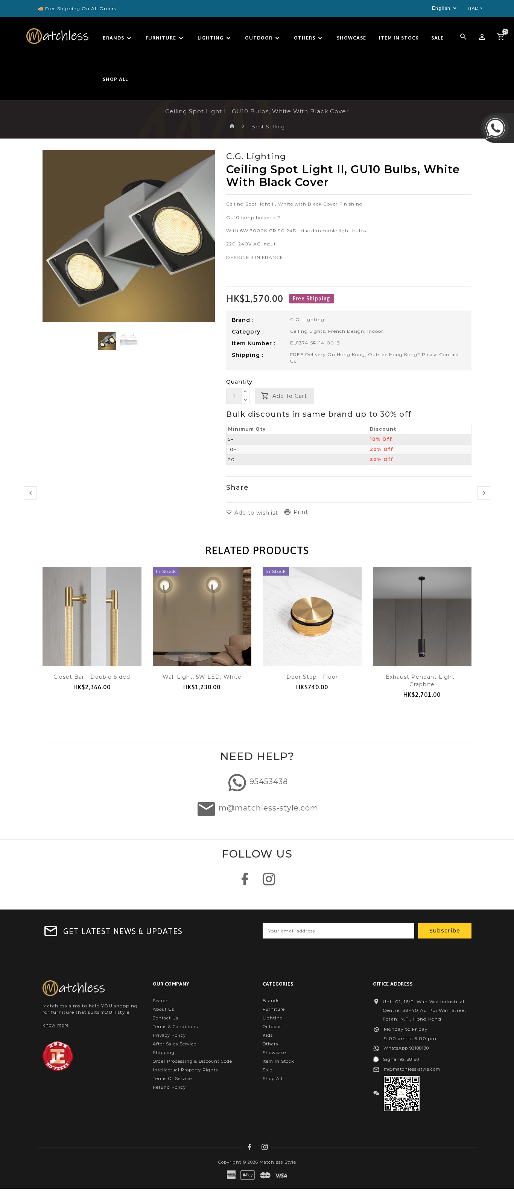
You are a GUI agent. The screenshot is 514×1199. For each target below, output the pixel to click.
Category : (248, 331)
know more (56, 1025)
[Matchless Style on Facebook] (244, 883)
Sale (267, 1070)
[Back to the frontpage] (232, 126)
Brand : (243, 320)
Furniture (274, 1009)
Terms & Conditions (175, 1026)
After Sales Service (174, 1044)
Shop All (273, 1078)
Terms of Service (172, 1078)
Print (300, 512)
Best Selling (268, 126)
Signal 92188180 (401, 1059)
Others (270, 1044)
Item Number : (253, 343)
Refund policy (169, 1087)
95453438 (268, 781)
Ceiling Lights (307, 331)
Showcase (274, 1052)
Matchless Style (278, 1162)
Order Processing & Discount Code (192, 1061)
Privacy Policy (169, 1035)
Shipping (164, 1052)
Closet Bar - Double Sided (91, 676)
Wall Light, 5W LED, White (202, 676)
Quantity (239, 381)
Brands (271, 1000)
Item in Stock (278, 1061)
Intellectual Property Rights (185, 1070)
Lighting (273, 1018)
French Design (346, 331)
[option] (107, 341)
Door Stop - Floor (312, 676)
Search (161, 1000)
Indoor (375, 331)
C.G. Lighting (307, 319)
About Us (163, 1009)
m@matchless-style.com (268, 808)
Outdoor (272, 1026)
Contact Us (165, 1018)
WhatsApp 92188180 (406, 1048)
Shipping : (247, 355)
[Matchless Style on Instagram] (269, 883)
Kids (268, 1035)
